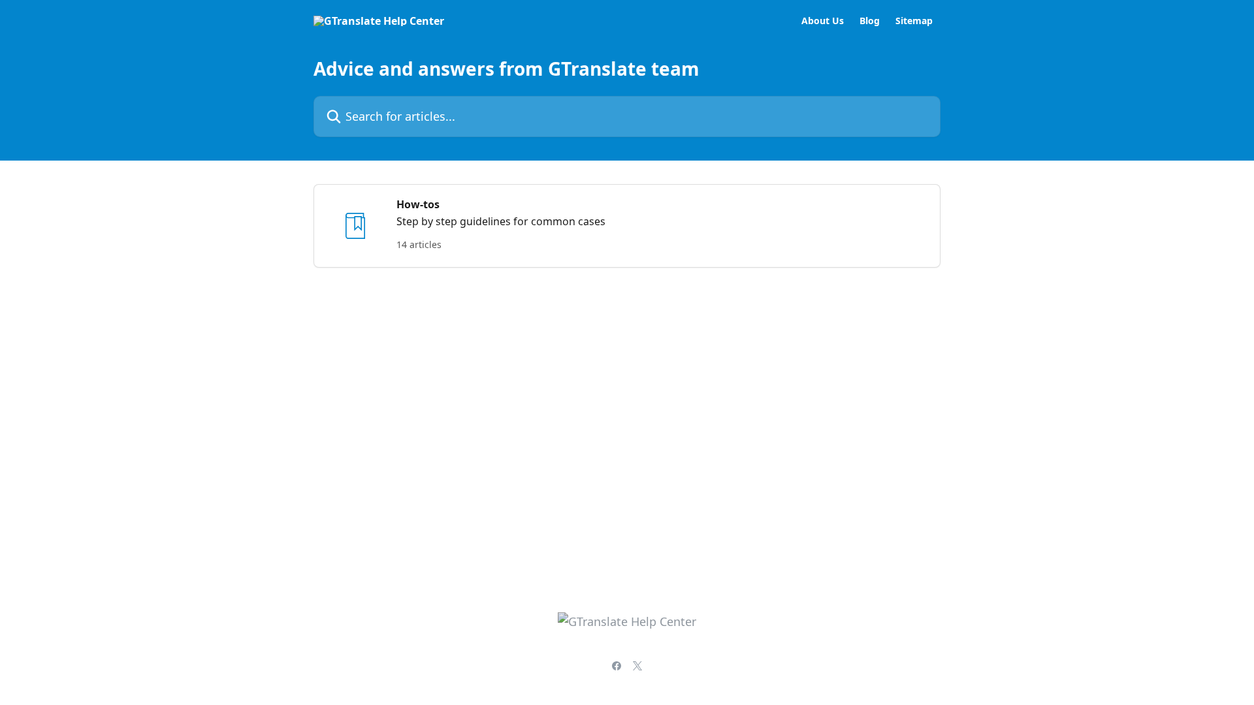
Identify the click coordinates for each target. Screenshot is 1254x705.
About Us (822, 20)
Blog (870, 20)
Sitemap (914, 20)
